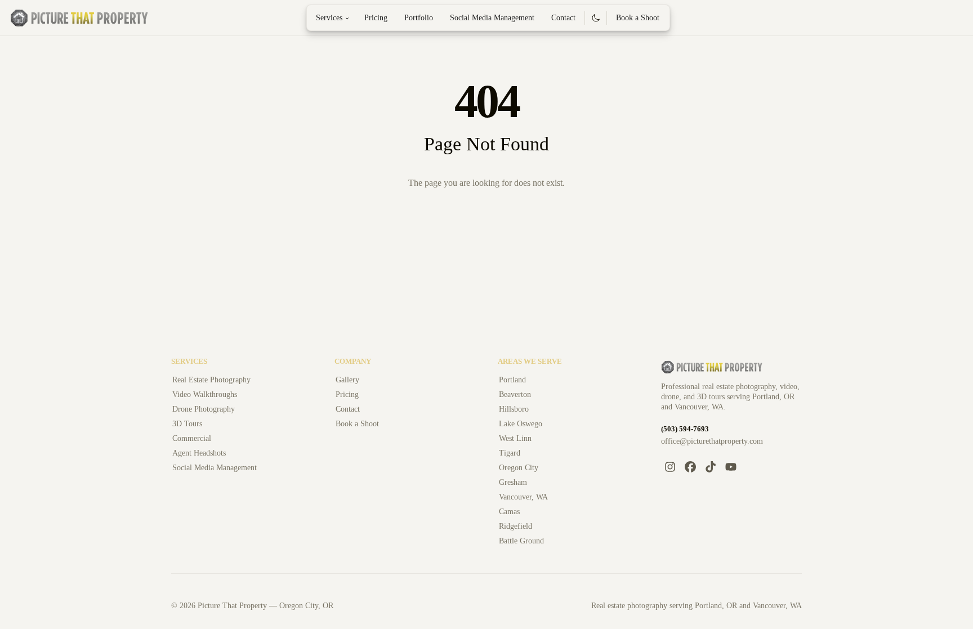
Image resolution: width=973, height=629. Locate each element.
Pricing (375, 18)
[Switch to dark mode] (595, 18)
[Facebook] (690, 467)
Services (334, 18)
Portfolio (418, 18)
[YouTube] (731, 467)
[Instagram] (670, 467)
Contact (563, 18)
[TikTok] (711, 467)
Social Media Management (492, 18)
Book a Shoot (637, 18)
